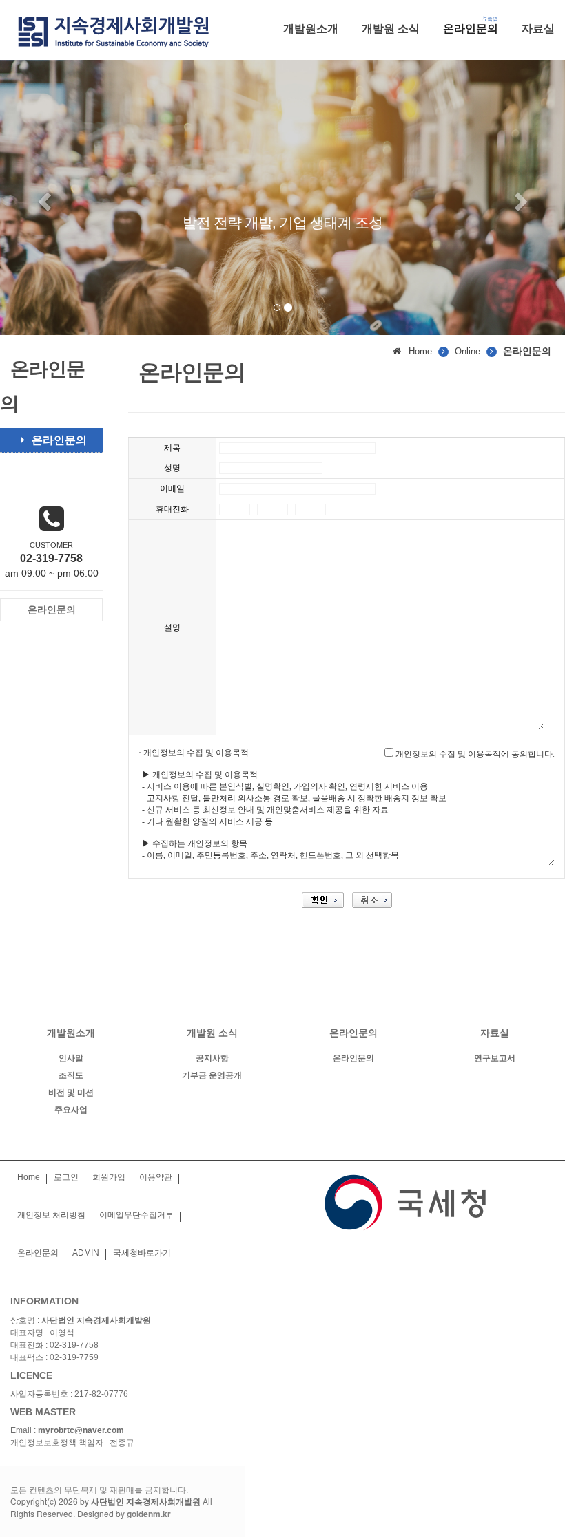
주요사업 (71, 1110)
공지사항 (212, 1058)
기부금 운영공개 (212, 1075)
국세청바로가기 (142, 1253)
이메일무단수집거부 (136, 1215)
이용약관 (155, 1177)
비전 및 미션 (71, 1092)
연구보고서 (494, 1058)
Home (28, 1177)
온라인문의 (59, 440)
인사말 (71, 1058)
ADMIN (85, 1253)
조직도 (71, 1075)
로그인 (66, 1177)
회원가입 (108, 1177)
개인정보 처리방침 (51, 1215)
